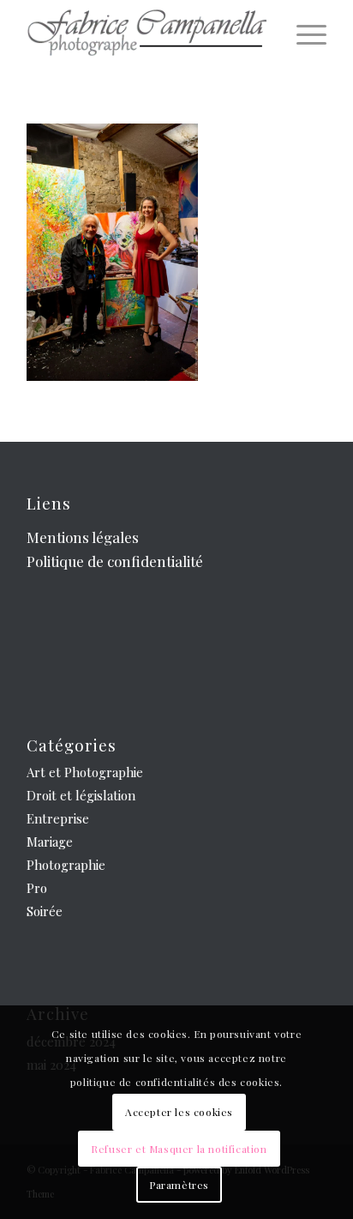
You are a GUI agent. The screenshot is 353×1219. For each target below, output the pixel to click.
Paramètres (179, 1185)
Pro (37, 887)
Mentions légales (83, 537)
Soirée (45, 911)
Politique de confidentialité (115, 561)
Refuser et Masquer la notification (178, 1149)
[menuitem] (302, 34)
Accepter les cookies (179, 1112)
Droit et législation (81, 795)
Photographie (66, 864)
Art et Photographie (85, 772)
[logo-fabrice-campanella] (146, 34)
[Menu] (302, 34)
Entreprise (58, 818)
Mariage (50, 841)
